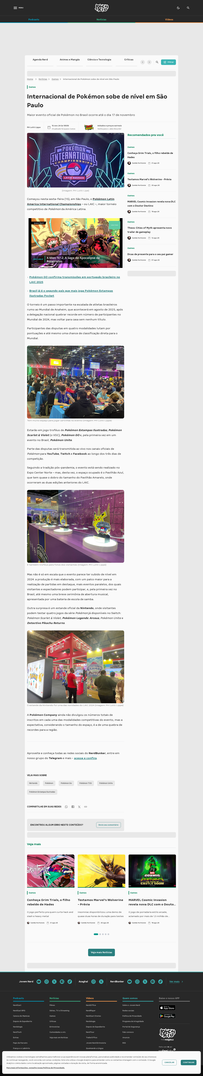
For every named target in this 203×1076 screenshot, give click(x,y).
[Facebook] (73, 806)
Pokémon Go (66, 783)
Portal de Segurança (131, 1027)
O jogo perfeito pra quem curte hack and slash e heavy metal (50, 914)
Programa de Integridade (133, 1021)
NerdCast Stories (93, 1016)
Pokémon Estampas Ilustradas (42, 792)
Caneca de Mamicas (21, 1016)
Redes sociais (128, 1011)
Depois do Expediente (22, 1021)
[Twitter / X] (79, 806)
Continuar (188, 1062)
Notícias (43, 79)
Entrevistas (55, 1027)
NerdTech (17, 1032)
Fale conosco (128, 1032)
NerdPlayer (90, 1011)
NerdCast (17, 1005)
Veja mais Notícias (101, 952)
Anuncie (126, 1038)
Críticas (53, 1021)
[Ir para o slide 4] (105, 934)
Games (55, 79)
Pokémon (49, 783)
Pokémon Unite (106, 783)
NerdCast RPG (19, 1011)
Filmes (52, 1005)
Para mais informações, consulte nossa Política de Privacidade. (35, 1068)
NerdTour (90, 1032)
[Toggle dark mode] (178, 8)
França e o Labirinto (21, 1048)
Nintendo (33, 783)
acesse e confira (85, 758)
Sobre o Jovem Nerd (131, 1005)
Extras (16, 1038)
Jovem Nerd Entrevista (96, 1043)
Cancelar (169, 1062)
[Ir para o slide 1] (96, 934)
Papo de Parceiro (20, 1043)
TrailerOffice (91, 1038)
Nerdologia (17, 1027)
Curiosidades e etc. (58, 1032)
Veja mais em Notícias (59, 1038)
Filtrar (171, 62)
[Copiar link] (85, 806)
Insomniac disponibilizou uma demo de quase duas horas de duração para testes (101, 914)
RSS (124, 1043)
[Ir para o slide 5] (108, 934)
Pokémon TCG (86, 783)
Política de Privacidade (132, 1016)
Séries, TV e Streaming (59, 1011)
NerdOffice (91, 1005)
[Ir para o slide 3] (103, 934)
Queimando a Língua (94, 1048)
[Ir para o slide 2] (100, 934)
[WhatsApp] (66, 806)
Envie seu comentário (108, 825)
